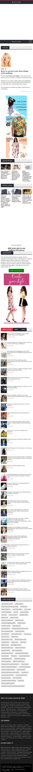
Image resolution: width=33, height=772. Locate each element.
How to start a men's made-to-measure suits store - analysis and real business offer (27, 199)
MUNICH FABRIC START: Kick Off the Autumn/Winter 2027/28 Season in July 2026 (19, 395)
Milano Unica (5, 645)
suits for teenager (6, 612)
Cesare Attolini (24, 612)
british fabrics (5, 634)
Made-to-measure (5, 747)
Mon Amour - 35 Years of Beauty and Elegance (17, 431)
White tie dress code (20, 639)
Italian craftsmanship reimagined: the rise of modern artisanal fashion (19, 571)
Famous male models (7, 653)
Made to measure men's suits (20, 628)
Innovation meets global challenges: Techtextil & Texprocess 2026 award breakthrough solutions (17, 537)
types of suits (5, 636)
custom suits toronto (7, 604)
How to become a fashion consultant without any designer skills (16, 198)
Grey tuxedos (5, 642)
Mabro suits (15, 642)
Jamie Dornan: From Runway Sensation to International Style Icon (18, 378)
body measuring (6, 678)
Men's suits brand (17, 650)
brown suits (24, 606)
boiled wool (15, 636)
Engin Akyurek (16, 626)
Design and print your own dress (10, 672)
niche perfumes (17, 678)
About (7, 769)
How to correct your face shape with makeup (14, 72)
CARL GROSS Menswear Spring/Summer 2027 (18, 413)
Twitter (4, 767)
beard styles (25, 664)
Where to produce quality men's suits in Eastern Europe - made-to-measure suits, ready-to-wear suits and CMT (5, 201)
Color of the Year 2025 (7, 675)
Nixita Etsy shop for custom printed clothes (13, 686)
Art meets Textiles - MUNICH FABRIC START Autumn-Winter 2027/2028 (19, 369)
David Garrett (21, 623)
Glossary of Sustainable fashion (10, 664)
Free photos (25, 672)
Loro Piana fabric (17, 609)
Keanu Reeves (5, 628)
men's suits (14, 702)
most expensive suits (7, 647)
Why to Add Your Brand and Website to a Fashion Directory (18, 545)
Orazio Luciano (13, 615)
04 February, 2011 (27, 91)
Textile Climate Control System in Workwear (19, 448)
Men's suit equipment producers (9, 729)
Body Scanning (6, 650)
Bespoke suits (16, 758)
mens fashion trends (7, 631)
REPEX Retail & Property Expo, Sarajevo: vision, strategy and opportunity (18, 554)
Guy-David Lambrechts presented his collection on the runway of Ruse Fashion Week (18, 502)
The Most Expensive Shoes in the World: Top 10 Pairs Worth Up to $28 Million (16, 175)
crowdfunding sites (7, 658)
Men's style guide (10, 704)
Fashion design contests (8, 669)
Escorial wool (5, 656)
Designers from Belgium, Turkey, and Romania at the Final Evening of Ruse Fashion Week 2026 (19, 528)
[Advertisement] (16, 21)
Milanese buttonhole (7, 620)
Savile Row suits (19, 631)
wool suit (4, 615)
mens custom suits (16, 634)
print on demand (6, 661)
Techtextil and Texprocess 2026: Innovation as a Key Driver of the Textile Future (19, 563)
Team (12, 769)
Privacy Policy (6, 770)
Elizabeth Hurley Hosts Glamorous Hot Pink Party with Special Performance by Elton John (19, 476)
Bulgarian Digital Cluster (18, 767)
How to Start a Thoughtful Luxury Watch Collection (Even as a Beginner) (5, 174)
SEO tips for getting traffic (8, 623)
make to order (14, 617)
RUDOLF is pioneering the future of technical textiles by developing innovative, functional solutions (19, 458)
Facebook (28, 766)
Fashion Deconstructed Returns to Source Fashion (18, 404)
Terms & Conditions (20, 769)
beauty (16, 612)
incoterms (14, 656)
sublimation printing (19, 658)
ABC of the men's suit (25, 747)
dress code (28, 609)
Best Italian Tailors (16, 645)
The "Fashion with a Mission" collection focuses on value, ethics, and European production (18, 511)
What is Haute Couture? (8, 683)
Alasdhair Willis (24, 615)
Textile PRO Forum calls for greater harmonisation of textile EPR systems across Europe (19, 361)
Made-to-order (15, 747)
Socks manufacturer (21, 675)
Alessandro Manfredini (22, 653)
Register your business (16, 270)
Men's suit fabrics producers (23, 728)
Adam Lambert (19, 604)
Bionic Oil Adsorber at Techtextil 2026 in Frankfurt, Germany (18, 483)
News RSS (9, 767)
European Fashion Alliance (9, 680)
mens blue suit (19, 620)
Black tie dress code (7, 639)
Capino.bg (20, 680)
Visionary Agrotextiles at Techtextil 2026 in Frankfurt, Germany (19, 492)
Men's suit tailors (18, 725)
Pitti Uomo (23, 642)
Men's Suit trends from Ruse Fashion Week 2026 (19, 439)
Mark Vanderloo (6, 609)
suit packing (27, 634)
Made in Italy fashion (18, 661)
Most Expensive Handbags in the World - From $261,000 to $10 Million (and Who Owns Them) (27, 176)
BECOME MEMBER (16, 245)
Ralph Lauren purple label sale (10, 606)
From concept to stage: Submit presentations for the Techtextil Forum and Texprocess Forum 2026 (19, 581)
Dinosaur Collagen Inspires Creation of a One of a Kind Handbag (19, 387)
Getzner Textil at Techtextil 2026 (16, 465)
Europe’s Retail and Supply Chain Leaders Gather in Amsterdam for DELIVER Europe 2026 (19, 423)
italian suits (5, 617)
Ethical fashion (21, 669)
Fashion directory (20, 704)
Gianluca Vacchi (6, 626)
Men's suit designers (10, 726)
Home (3, 769)
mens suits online (20, 647)
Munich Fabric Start (24, 656)
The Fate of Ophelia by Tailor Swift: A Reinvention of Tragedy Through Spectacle (19, 589)
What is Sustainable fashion (9, 667)
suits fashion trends (24, 667)
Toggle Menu (17, 2)
